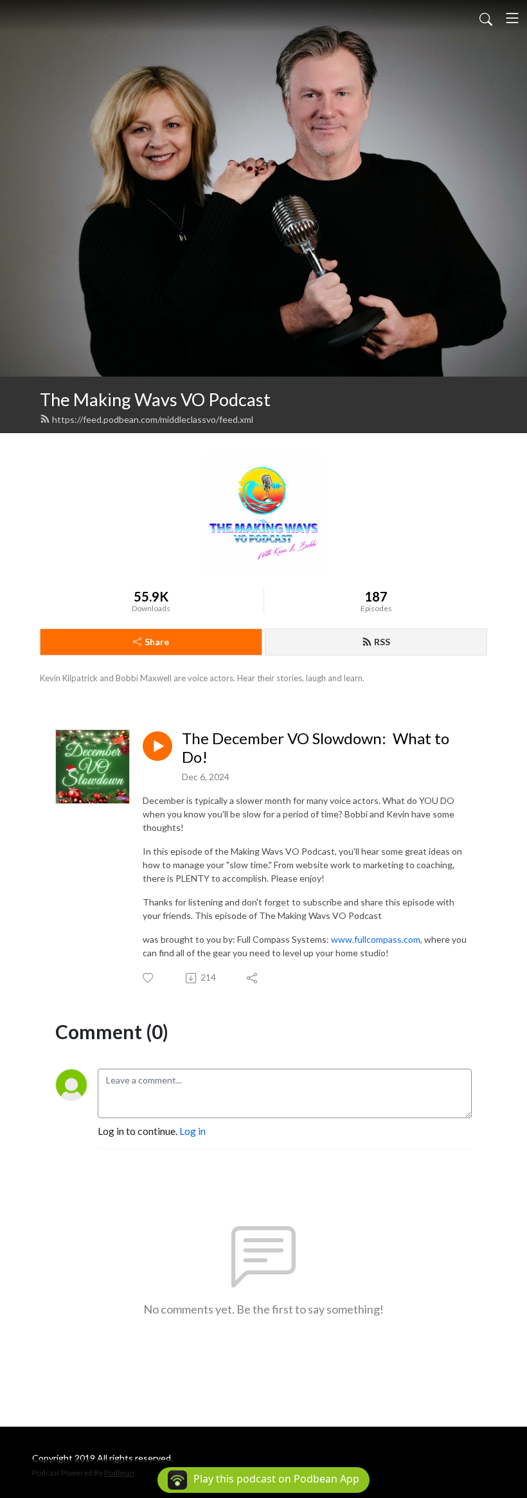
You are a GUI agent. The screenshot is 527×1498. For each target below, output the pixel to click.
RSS (382, 641)
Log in (192, 1131)
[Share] (253, 978)
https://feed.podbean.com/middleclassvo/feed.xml (152, 419)
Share (157, 641)
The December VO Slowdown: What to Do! (315, 747)
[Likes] (148, 978)
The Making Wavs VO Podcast (155, 399)
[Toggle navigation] (512, 18)
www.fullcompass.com (375, 939)
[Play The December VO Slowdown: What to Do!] (157, 746)
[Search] (485, 18)
